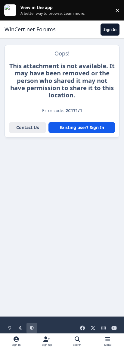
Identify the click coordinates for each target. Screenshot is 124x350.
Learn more (11, 10)
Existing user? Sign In (82, 127)
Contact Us (27, 127)
